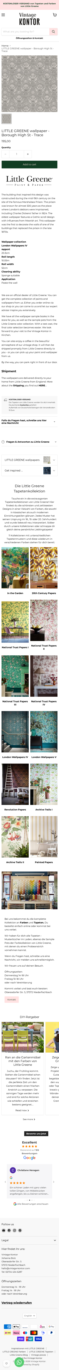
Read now (21, 1110)
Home (5, 45)
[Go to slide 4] (27, 1200)
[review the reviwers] (11, 1178)
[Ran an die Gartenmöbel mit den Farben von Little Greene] (23, 1037)
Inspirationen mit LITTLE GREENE (27, 1348)
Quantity (6, 147)
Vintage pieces (38, 1355)
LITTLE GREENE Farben (14, 1351)
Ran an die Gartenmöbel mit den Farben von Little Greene (22, 1061)
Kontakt (11, 999)
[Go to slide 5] (29, 1200)
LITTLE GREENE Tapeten (41, 1351)
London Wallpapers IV (14, 245)
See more (28, 1119)
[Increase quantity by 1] (28, 154)
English (28, 1315)
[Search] (53, 31)
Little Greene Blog (19, 1355)
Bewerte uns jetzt (36, 1133)
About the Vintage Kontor (29, 1358)
